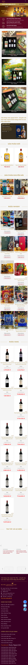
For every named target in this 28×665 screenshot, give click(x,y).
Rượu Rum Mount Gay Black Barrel (7, 165)
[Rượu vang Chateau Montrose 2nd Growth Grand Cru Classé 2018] (7, 428)
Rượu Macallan (4, 617)
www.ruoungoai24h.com (9, 593)
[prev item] (27, 545)
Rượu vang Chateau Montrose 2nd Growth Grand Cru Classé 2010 (21, 463)
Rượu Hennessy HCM (6, 625)
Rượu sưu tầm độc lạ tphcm (7, 604)
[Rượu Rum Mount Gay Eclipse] (21, 156)
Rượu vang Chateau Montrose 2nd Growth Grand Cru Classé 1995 (7, 515)
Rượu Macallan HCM (6, 621)
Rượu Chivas (4, 615)
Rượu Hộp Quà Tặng (6, 613)
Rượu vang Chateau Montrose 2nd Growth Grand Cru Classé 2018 (7, 437)
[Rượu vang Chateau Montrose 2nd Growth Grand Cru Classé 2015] (7, 454)
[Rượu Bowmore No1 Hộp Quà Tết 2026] (20, 243)
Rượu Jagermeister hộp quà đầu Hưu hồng (14, 55)
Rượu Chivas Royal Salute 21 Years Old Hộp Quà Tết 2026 (21, 305)
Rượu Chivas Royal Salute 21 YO (7, 196)
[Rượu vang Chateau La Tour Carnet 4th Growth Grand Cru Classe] (7, 354)
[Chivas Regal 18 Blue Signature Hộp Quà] (7, 320)
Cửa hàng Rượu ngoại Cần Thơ (8, 652)
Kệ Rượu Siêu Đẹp (5, 606)
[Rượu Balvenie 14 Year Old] (20, 220)
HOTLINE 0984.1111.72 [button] (8, 4)
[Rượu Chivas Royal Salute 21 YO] (7, 187)
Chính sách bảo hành (6, 636)
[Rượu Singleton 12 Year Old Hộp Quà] (7, 219)
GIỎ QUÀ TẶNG (4, 611)
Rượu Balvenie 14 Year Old (20, 231)
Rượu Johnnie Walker (6, 619)
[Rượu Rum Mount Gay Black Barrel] (7, 156)
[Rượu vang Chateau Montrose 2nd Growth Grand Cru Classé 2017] (20, 428)
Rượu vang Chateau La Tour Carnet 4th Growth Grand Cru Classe (7, 363)
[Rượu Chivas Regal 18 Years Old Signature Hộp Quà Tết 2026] (20, 320)
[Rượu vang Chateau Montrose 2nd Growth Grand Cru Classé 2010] (20, 454)
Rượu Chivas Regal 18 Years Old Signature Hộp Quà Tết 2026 (20, 330)
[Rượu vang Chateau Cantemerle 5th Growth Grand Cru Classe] (7, 380)
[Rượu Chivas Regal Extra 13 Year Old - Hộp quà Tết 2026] (20, 269)
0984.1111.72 (5, 591)
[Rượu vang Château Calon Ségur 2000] (20, 380)
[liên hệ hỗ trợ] (25, 602)
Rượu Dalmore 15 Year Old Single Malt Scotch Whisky (7, 252)
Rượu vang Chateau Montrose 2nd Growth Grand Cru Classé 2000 (21, 489)
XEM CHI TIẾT (4, 131)
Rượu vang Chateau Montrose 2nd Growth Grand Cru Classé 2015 (7, 463)
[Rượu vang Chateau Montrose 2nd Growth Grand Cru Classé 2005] (7, 480)
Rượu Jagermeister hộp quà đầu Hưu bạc (14, 111)
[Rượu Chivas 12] (21, 187)
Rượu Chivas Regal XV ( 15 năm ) (7, 274)
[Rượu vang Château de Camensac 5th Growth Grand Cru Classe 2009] (20, 354)
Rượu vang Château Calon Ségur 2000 (20, 388)
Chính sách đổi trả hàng (6, 642)
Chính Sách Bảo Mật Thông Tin (8, 638)
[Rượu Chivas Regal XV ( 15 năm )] (7, 267)
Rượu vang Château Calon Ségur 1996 (20, 413)
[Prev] (25, 568)
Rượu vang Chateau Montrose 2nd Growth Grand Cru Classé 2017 (21, 437)
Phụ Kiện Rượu (4, 608)
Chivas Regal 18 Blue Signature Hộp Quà (7, 330)
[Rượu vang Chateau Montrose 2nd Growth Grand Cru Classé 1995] (7, 506)
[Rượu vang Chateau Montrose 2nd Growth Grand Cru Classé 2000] (20, 480)
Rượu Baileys (4, 623)
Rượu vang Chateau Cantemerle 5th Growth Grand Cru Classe (7, 389)
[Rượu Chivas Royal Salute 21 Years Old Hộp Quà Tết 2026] (20, 294)
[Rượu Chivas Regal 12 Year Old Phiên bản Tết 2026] (7, 294)
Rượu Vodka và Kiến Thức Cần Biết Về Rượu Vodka (7, 552)
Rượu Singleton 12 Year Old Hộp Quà (7, 229)
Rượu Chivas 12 (21, 196)
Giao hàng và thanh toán (7, 640)
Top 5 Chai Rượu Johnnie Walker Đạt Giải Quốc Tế (20, 552)
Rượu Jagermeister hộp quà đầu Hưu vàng (14, 83)
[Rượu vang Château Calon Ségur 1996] (20, 404)
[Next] (2, 568)
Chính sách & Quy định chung (8, 634)
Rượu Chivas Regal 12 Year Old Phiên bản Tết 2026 (7, 305)
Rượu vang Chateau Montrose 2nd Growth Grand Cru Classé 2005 (7, 489)
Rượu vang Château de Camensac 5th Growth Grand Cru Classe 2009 (20, 363)
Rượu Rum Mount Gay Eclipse (21, 165)
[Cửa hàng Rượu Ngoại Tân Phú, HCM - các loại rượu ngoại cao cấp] (3, 1)
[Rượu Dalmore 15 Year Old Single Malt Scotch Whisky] (7, 243)
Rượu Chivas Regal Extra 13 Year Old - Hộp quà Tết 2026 (20, 279)
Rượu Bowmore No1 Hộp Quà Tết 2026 (21, 252)
